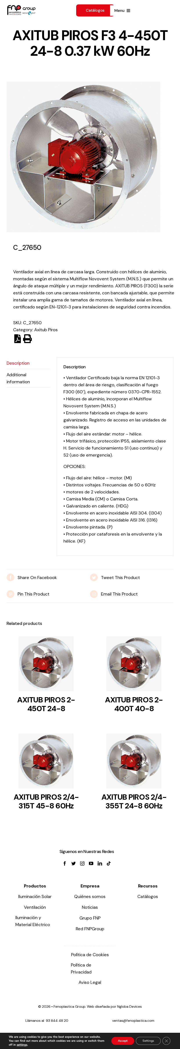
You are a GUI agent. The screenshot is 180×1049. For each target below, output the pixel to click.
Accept (123, 1041)
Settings (148, 1041)
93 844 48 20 (57, 1020)
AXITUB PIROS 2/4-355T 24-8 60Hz (134, 801)
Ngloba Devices (129, 1006)
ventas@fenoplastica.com (133, 1020)
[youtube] (91, 863)
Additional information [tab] (18, 378)
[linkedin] (100, 863)
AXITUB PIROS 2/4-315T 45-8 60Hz (46, 801)
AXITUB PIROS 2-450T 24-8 (46, 704)
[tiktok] (108, 863)
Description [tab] (18, 363)
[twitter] (73, 863)
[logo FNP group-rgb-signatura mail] (21, 7)
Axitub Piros (46, 330)
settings (22, 1045)
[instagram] (82, 863)
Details (46, 665)
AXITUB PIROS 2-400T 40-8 (134, 704)
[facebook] (65, 863)
